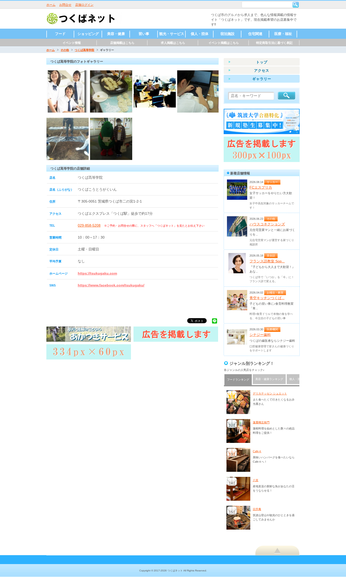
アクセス (261, 70)
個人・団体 (199, 34)
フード (60, 34)
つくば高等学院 (84, 49)
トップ (261, 62)
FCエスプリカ (260, 187)
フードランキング (238, 379)
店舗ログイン (84, 4)
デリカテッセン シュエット (270, 393)
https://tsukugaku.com (97, 273)
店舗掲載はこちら (122, 43)
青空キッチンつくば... (266, 298)
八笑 (255, 480)
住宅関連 (255, 34)
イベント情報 (72, 43)
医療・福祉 (283, 34)
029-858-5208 (89, 225)
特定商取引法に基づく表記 (274, 43)
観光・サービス (171, 34)
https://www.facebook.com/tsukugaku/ (111, 285)
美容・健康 (116, 34)
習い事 (144, 34)
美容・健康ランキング (269, 379)
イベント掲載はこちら (223, 43)
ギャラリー (261, 79)
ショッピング (88, 34)
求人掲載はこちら (173, 43)
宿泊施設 (227, 34)
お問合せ (65, 4)
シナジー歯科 (260, 335)
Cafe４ (257, 451)
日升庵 (257, 509)
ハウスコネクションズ (267, 224)
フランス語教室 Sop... (267, 261)
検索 (295, 5)
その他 (65, 49)
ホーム (50, 4)
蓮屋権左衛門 (261, 422)
